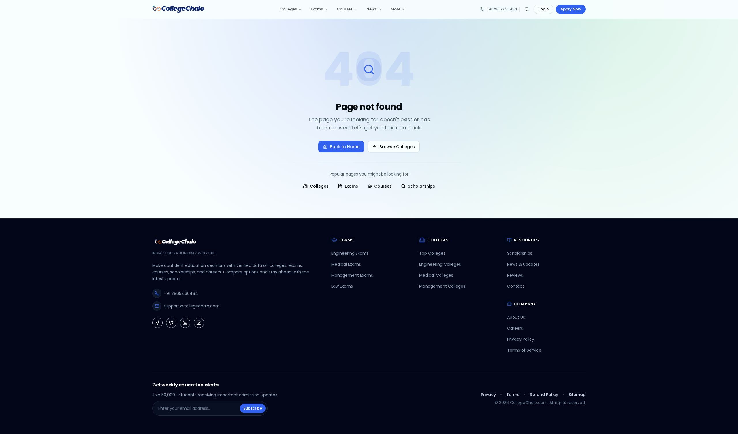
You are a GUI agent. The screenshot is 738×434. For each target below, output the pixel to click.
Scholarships (421, 186)
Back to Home (344, 147)
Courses (345, 9)
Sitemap (577, 394)
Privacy (488, 394)
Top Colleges (432, 253)
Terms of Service (524, 350)
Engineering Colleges (440, 264)
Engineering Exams (350, 253)
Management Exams (352, 275)
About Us (516, 317)
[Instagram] (199, 323)
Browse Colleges (397, 147)
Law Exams (342, 286)
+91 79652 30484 (501, 9)
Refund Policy (544, 394)
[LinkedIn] (185, 323)
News (371, 9)
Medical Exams (346, 264)
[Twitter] (171, 323)
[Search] (526, 9)
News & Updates (523, 264)
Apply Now (570, 9)
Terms (512, 394)
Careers (515, 328)
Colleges (288, 9)
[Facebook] (157, 323)
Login (544, 9)
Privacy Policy (520, 339)
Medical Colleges (436, 275)
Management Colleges (442, 286)
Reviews (515, 275)
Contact (515, 286)
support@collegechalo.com (192, 306)
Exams (317, 9)
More (395, 9)
